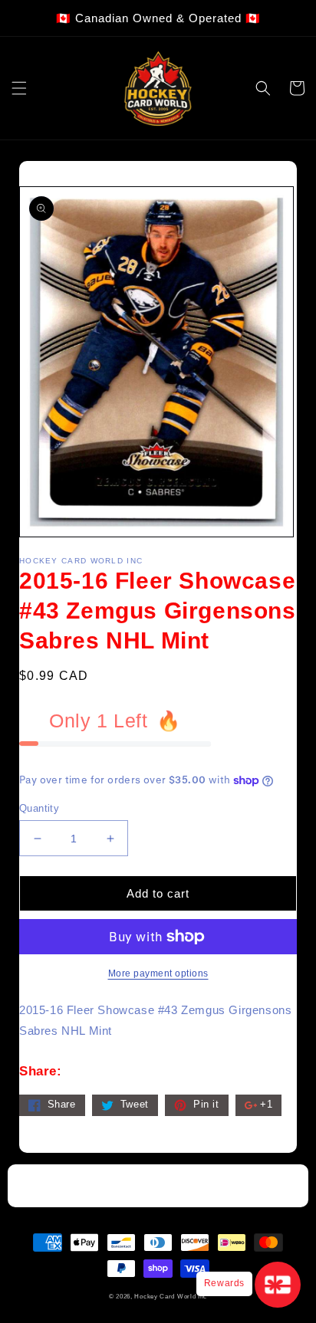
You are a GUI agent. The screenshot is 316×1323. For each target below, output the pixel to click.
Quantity (39, 808)
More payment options (158, 973)
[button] (19, 88)
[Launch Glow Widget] (278, 1285)
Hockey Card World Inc (170, 1296)
